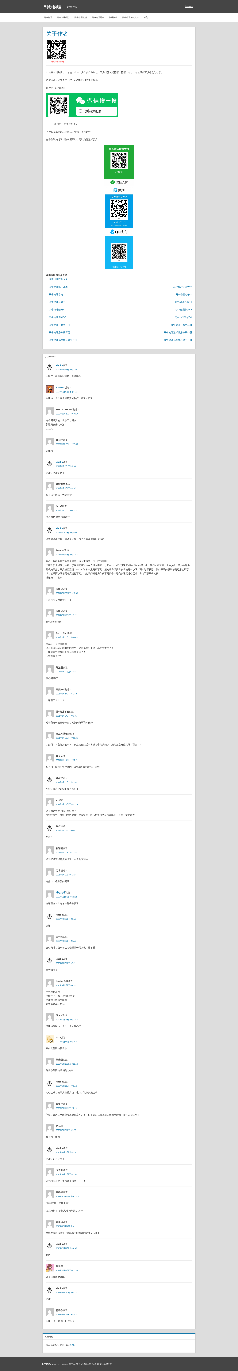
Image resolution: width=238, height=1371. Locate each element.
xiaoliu (59, 365)
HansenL (60, 387)
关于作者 (189, 6)
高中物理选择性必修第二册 (63, 339)
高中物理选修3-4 (183, 317)
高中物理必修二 (57, 301)
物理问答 (113, 17)
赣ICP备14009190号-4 (104, 1364)
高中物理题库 (98, 17)
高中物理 (48, 17)
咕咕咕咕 (60, 892)
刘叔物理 (52, 6)
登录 (71, 1344)
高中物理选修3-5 (183, 309)
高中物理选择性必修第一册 (178, 332)
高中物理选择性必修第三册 (178, 339)
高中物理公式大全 (130, 17)
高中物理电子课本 (58, 286)
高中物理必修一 (184, 294)
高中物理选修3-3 (57, 317)
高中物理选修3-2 (57, 309)
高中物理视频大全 (58, 279)
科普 (146, 17)
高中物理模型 (63, 17)
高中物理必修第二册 (181, 324)
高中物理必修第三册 (59, 332)
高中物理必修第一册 (59, 324)
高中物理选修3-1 (183, 301)
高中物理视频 (80, 17)
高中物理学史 (56, 294)
